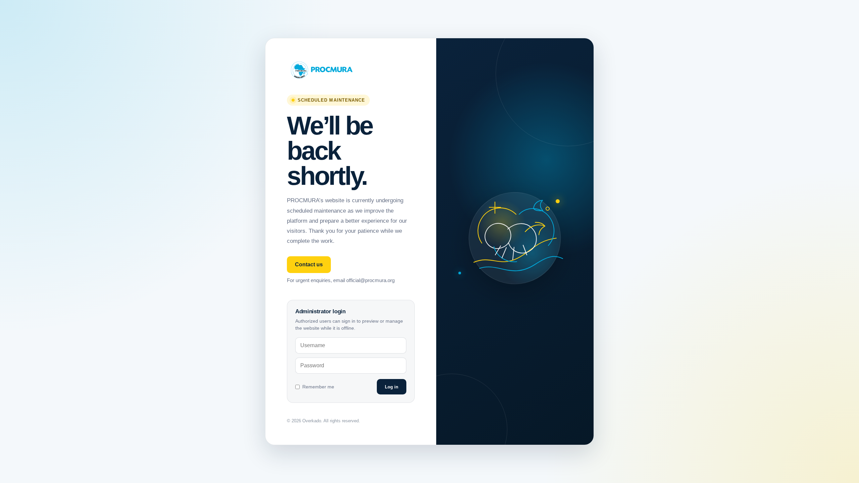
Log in (391, 386)
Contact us (309, 264)
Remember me (318, 386)
